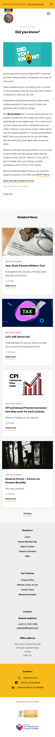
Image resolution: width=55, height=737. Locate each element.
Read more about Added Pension (18, 181)
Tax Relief (24, 186)
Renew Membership (27, 542)
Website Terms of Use (27, 585)
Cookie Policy (27, 590)
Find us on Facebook (30, 682)
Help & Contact (27, 546)
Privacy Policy (27, 580)
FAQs (27, 556)
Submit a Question (27, 551)
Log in (27, 537)
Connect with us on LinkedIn (30, 687)
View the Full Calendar (36, 4)
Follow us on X (30, 678)
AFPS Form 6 (43, 175)
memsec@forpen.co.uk (27, 628)
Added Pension (14, 186)
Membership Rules (27, 594)
